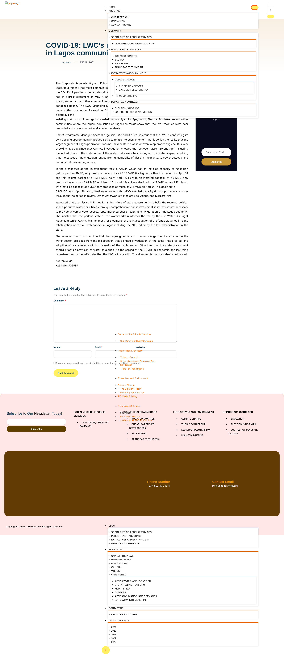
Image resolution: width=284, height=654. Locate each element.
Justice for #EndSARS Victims (133, 112)
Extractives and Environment (130, 539)
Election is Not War (127, 108)
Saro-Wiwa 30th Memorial (130, 600)
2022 (113, 634)
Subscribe (36, 429)
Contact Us (116, 608)
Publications (119, 563)
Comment (60, 300)
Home (112, 7)
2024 (113, 627)
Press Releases (121, 559)
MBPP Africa (122, 588)
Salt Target (122, 63)
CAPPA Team (118, 21)
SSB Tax (119, 59)
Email (98, 347)
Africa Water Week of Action (133, 581)
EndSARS (120, 592)
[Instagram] (272, 526)
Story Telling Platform (130, 585)
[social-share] (48, 83)
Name (58, 347)
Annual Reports (119, 620)
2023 (113, 630)
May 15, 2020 (87, 62)
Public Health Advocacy (126, 49)
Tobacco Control (126, 56)
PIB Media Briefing (126, 96)
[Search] (270, 16)
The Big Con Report (131, 86)
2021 (113, 638)
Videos (115, 571)
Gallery (116, 567)
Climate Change (125, 79)
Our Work (115, 30)
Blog (112, 525)
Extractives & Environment (128, 73)
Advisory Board (121, 24)
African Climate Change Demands (136, 596)
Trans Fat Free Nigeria (129, 67)
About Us (114, 10)
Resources (115, 549)
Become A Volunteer (124, 614)
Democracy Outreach (125, 102)
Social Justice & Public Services (131, 37)
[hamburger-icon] (254, 7)
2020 (113, 642)
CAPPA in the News (122, 556)
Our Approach (120, 17)
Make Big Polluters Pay (133, 90)
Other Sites (118, 574)
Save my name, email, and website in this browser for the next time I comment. (98, 363)
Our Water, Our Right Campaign (134, 43)
